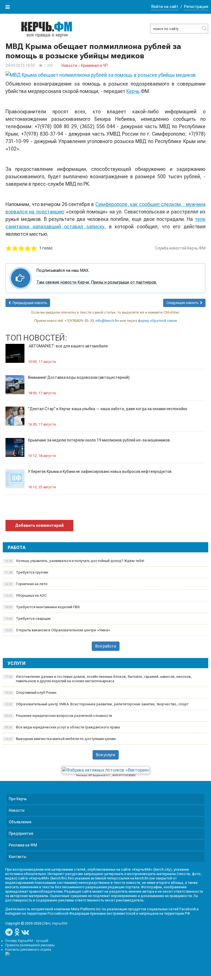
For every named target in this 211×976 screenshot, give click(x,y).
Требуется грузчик (26, 572)
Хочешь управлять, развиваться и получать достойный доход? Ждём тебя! (74, 561)
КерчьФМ (59, 923)
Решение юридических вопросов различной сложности (58, 716)
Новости (69, 65)
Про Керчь (18, 799)
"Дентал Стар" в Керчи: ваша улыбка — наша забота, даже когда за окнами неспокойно (107, 409)
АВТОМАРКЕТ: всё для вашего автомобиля (68, 346)
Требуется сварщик (28, 618)
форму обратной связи (157, 321)
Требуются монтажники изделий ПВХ (42, 607)
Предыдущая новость (29, 303)
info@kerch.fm (107, 321)
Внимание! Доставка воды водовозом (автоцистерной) (79, 377)
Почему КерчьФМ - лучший (26, 941)
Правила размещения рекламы (30, 945)
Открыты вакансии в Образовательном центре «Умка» (57, 630)
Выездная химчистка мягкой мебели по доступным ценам (60, 739)
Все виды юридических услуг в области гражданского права (62, 727)
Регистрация (196, 6)
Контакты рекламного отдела (28, 950)
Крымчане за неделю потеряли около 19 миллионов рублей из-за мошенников (99, 440)
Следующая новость (183, 303)
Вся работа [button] (105, 646)
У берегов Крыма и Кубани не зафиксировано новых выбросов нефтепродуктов (100, 471)
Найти (204, 28)
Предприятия (21, 833)
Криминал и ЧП (94, 65)
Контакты (17, 856)
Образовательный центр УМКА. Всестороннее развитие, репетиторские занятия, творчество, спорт (96, 704)
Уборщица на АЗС (26, 595)
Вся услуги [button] (105, 755)
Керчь (133, 91)
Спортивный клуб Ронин (30, 692)
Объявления (20, 822)
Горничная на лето (26, 584)
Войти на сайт (164, 6)
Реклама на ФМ (23, 845)
